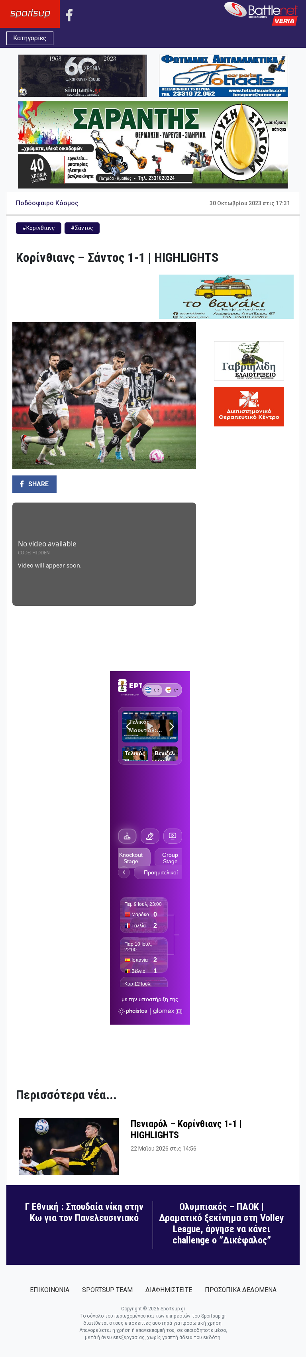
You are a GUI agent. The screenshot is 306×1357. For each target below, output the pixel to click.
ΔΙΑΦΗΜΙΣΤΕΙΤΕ (168, 1290)
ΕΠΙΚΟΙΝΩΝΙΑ (49, 1290)
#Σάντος (82, 228)
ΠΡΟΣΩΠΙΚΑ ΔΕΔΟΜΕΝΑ (241, 1290)
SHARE (38, 484)
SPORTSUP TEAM (107, 1290)
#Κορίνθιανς (38, 228)
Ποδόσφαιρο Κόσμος (47, 203)
